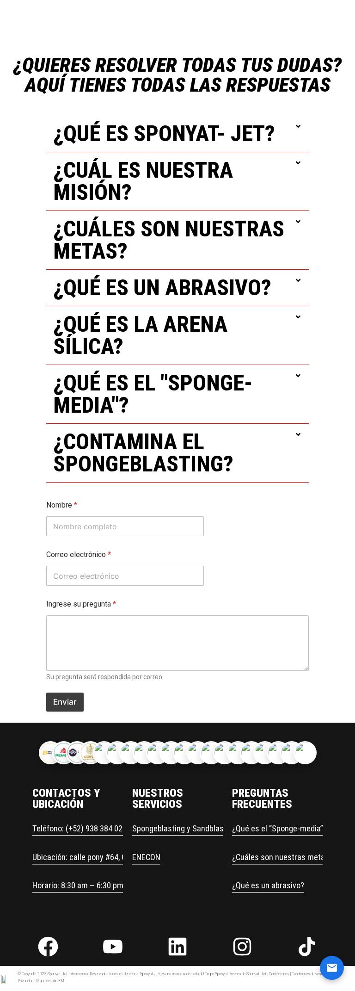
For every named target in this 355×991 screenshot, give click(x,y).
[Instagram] (242, 946)
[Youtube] (113, 946)
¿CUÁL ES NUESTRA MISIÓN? (143, 181)
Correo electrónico (78, 554)
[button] (177, 134)
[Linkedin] (177, 946)
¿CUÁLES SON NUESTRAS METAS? (168, 240)
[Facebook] (48, 946)
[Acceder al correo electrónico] (332, 968)
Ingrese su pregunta (81, 604)
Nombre (61, 505)
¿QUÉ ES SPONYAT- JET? (164, 133)
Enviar (65, 701)
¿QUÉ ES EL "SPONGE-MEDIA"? (153, 394)
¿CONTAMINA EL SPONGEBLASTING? (143, 452)
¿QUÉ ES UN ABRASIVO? (162, 287)
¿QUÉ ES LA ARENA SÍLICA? (140, 335)
